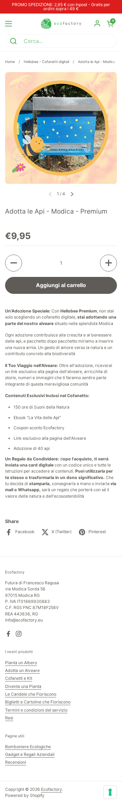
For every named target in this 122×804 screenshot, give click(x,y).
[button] (72, 194)
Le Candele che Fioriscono (30, 694)
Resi (9, 717)
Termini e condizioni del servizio (36, 710)
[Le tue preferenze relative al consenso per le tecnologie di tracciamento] (110, 792)
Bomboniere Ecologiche (28, 746)
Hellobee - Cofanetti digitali (46, 62)
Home (10, 62)
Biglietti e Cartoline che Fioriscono (37, 701)
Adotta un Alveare (22, 670)
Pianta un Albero (21, 662)
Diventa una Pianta (23, 686)
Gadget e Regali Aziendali (30, 754)
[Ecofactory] (61, 23)
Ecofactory (51, 789)
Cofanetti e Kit (18, 678)
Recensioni (15, 762)
